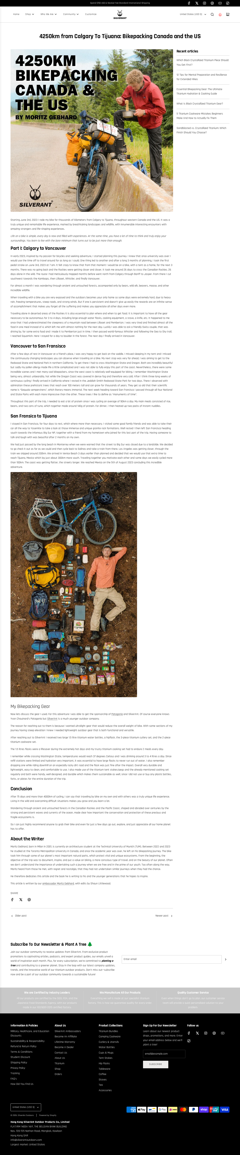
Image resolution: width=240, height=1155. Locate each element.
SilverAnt (52, 718)
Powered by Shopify (47, 1115)
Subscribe (155, 1064)
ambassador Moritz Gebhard (58, 883)
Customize (91, 14)
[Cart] (228, 14)
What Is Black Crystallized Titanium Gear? (200, 103)
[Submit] (225, 959)
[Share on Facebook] (12, 900)
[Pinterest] (212, 3)
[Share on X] (21, 900)
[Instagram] (204, 3)
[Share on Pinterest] (29, 900)
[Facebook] (189, 3)
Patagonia (117, 714)
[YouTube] (220, 3)
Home (16, 14)
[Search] (212, 14)
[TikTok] (228, 3)
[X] (197, 3)
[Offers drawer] (220, 14)
